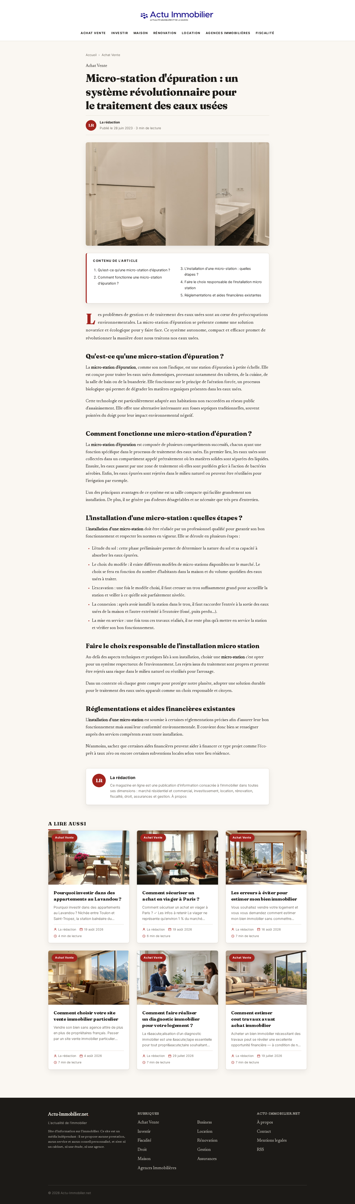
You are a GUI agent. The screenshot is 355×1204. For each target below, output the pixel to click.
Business (204, 1123)
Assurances (207, 1159)
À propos (179, 796)
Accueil (91, 55)
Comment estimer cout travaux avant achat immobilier (253, 1019)
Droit (142, 1150)
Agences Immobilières (228, 33)
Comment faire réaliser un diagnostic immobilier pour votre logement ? (170, 1019)
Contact (264, 1132)
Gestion (204, 1150)
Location (191, 33)
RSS (260, 1150)
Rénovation (165, 33)
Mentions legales (272, 1141)
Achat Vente (93, 33)
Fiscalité (265, 33)
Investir (119, 33)
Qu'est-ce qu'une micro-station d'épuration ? (134, 270)
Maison (141, 33)
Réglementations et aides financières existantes (223, 295)
